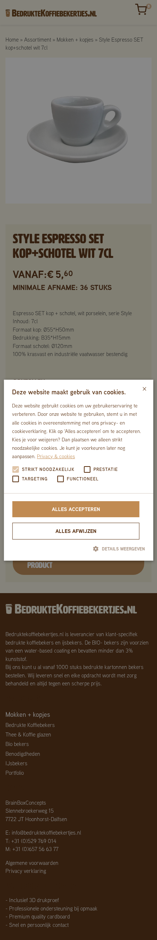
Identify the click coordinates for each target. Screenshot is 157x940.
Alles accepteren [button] (76, 509)
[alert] (78, 470)
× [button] (144, 387)
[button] (78, 548)
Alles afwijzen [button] (75, 530)
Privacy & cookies (56, 456)
